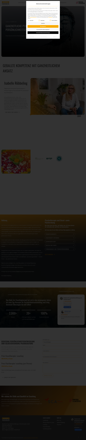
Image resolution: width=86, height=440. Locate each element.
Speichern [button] (43, 23)
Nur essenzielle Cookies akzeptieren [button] (43, 29)
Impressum (55, 37)
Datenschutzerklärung (33, 17)
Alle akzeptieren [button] (43, 26)
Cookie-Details (31, 37)
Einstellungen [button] (50, 17)
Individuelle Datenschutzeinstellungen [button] (43, 32)
